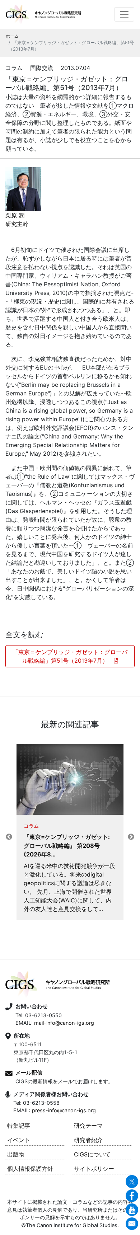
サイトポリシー (94, 1168)
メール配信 (28, 1072)
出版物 (15, 1154)
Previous (9, 837)
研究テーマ (88, 1125)
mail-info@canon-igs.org (64, 1023)
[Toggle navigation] (124, 14)
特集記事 (18, 1125)
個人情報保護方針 (30, 1168)
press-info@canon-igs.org (64, 1110)
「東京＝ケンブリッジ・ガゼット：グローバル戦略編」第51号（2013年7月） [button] (70, 656)
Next (131, 837)
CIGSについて (92, 1154)
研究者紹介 (88, 1140)
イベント (18, 1140)
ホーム (12, 36)
